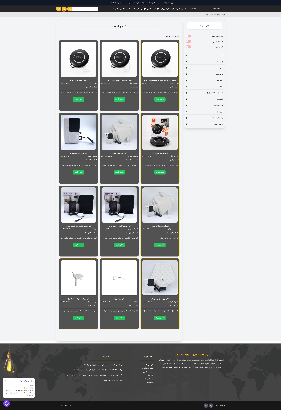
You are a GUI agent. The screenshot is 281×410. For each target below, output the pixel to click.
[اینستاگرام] (206, 405)
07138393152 (114, 370)
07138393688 (77, 370)
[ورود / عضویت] (59, 9)
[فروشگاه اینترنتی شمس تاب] (217, 9)
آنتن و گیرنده (207, 14)
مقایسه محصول (148, 371)
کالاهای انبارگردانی (147, 368)
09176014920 (104, 375)
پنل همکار (150, 375)
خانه (223, 14)
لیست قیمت (149, 379)
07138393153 (102, 370)
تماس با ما (150, 382)
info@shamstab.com (111, 380)
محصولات (217, 14)
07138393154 (90, 370)
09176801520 (93, 375)
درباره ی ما (149, 364)
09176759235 (70, 375)
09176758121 (82, 375)
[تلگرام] (211, 405)
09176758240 (115, 375)
